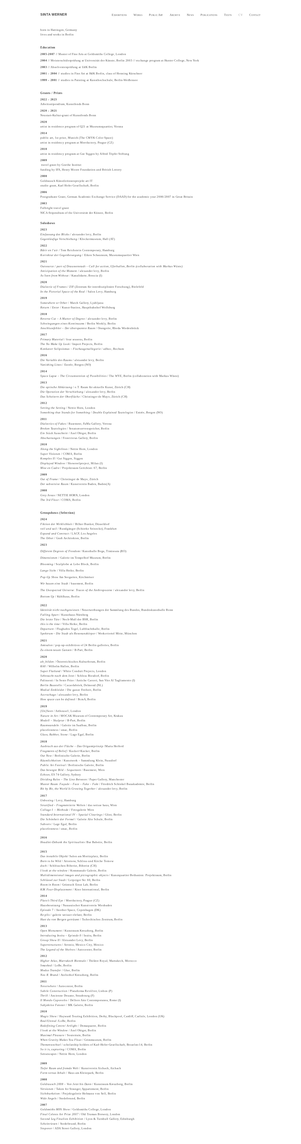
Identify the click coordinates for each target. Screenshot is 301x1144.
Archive (175, 15)
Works (138, 15)
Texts (228, 15)
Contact (255, 15)
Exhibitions (119, 15)
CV (240, 15)
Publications (209, 15)
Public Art (156, 15)
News (190, 15)
